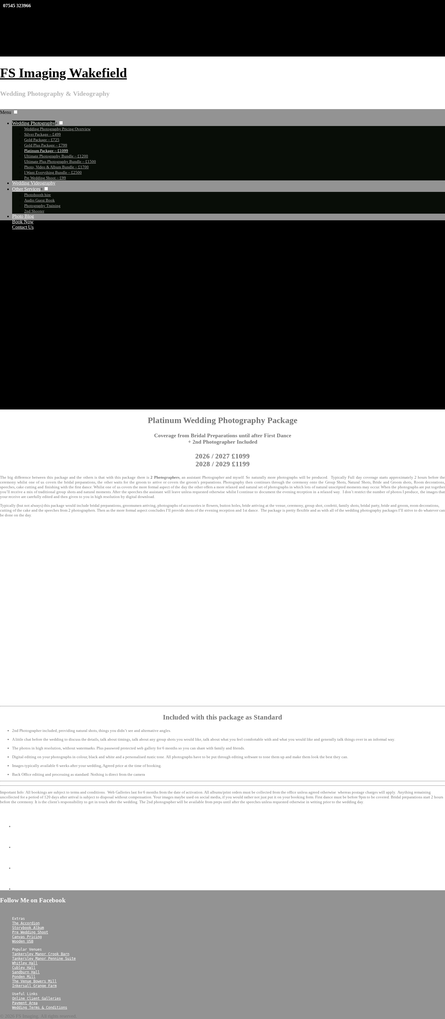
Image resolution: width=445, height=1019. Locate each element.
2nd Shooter (34, 211)
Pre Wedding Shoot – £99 (45, 178)
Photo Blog (23, 216)
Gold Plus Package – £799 (45, 145)
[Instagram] (243, 48)
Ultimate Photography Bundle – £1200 (56, 156)
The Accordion (26, 923)
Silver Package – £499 (42, 134)
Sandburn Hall (26, 972)
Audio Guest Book (39, 200)
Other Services (26, 189)
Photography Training (42, 205)
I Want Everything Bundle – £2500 (53, 172)
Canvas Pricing (27, 937)
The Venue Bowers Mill (34, 981)
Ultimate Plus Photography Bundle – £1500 (60, 161)
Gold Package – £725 (41, 139)
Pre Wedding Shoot (30, 932)
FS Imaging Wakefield (63, 73)
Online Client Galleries (36, 998)
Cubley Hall (23, 968)
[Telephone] (23, 889)
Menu (5, 112)
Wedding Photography (33, 123)
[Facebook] (243, 12)
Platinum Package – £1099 (46, 150)
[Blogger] (243, 30)
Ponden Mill (23, 977)
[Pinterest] (243, 39)
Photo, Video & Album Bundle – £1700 (56, 167)
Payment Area (25, 1003)
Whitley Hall (25, 963)
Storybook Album (28, 928)
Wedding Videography (33, 183)
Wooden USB (22, 941)
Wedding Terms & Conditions (39, 1007)
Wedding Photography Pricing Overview (57, 129)
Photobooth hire (37, 194)
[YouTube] (243, 21)
